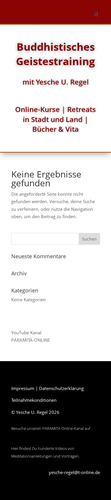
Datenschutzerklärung (61, 388)
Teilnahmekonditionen (34, 400)
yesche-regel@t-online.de (74, 472)
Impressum (22, 388)
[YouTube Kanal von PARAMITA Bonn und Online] (33, 441)
